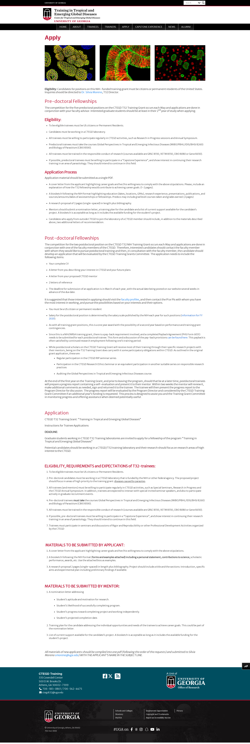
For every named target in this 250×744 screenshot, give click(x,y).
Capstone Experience (148, 26)
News (171, 26)
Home (63, 26)
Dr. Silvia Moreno (91, 92)
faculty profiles (130, 299)
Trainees (93, 26)
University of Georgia (55, 2)
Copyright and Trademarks (157, 714)
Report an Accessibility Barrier (158, 718)
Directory (119, 714)
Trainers (110, 26)
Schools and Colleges (123, 711)
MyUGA (118, 718)
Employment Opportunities (157, 711)
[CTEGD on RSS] (118, 676)
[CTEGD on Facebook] (105, 676)
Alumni (186, 26)
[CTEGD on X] (110, 676)
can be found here (178, 337)
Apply (125, 26)
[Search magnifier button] (203, 3)
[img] (132, 729)
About (77, 26)
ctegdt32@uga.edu (52, 692)
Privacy (180, 711)
